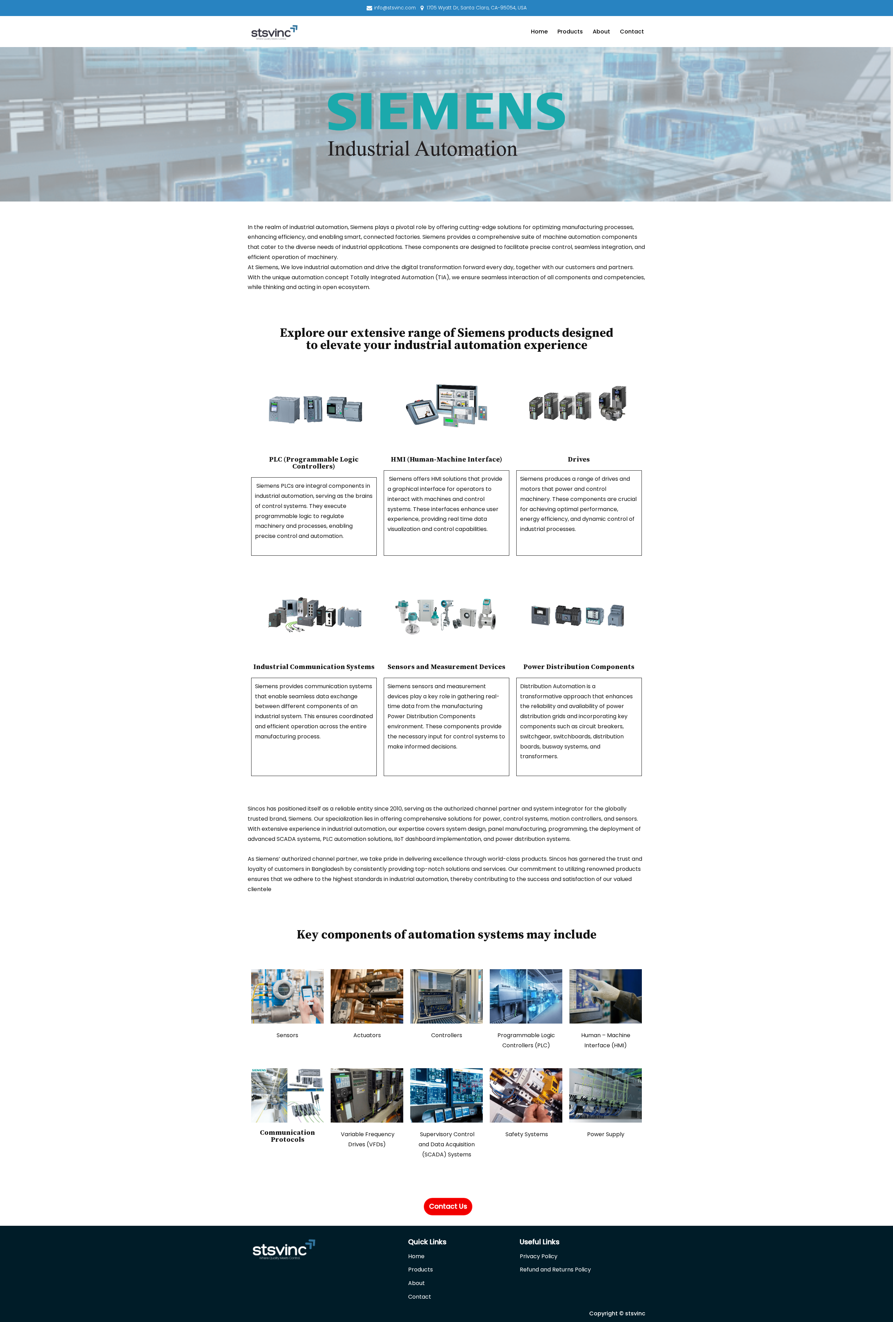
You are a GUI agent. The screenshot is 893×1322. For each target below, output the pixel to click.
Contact (632, 32)
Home (539, 32)
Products (570, 32)
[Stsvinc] (274, 32)
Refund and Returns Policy (555, 1270)
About (601, 32)
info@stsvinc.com (395, 8)
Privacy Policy (538, 1256)
